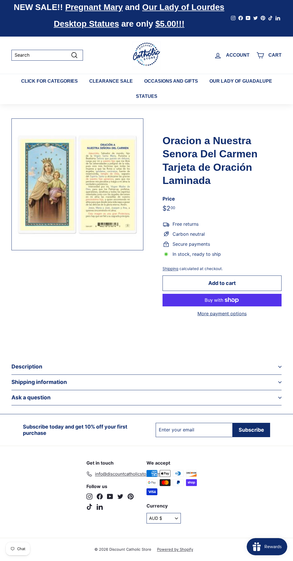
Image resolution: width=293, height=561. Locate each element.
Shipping (170, 268)
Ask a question (31, 397)
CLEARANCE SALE (111, 81)
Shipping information (39, 382)
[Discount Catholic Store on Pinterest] (131, 496)
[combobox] (47, 55)
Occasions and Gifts (171, 81)
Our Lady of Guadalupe (240, 81)
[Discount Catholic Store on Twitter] (120, 496)
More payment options (222, 313)
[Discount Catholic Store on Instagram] (89, 496)
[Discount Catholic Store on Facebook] (100, 496)
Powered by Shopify (175, 549)
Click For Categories (49, 81)
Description (26, 366)
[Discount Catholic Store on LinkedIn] (100, 507)
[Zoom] (77, 184)
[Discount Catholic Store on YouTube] (110, 496)
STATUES (146, 96)
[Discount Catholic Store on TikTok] (89, 507)
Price (169, 199)
